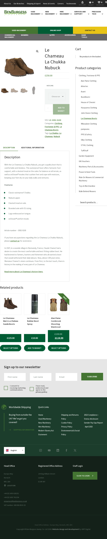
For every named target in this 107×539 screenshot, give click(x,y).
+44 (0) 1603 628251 (11, 493)
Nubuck (57, 136)
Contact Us (90, 30)
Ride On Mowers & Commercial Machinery (91, 179)
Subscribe (92, 376)
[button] (37, 51)
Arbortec (84, 86)
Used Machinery (35, 13)
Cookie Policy (66, 422)
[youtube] (49, 450)
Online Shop (55, 30)
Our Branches (19, 3)
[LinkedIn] (57, 450)
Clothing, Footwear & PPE (89, 75)
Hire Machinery (64, 13)
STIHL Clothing (87, 145)
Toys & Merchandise (87, 186)
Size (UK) (50, 86)
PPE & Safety (86, 134)
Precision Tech (96, 13)
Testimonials (71, 3)
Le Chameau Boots (89, 118)
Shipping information (23, 430)
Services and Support (80, 13)
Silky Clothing (86, 140)
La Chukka (53, 133)
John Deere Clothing (89, 113)
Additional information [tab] (32, 147)
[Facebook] (66, 450)
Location (11, 485)
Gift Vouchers (84, 161)
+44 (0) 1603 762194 (11, 497)
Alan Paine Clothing (88, 81)
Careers (60, 3)
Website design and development (65, 529)
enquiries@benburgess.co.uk (15, 501)
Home (40, 415)
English (14, 450)
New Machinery (50, 13)
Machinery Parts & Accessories (91, 166)
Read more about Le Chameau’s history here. (23, 271)
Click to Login (83, 476)
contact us (14, 241)
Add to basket (61, 109)
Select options (10, 348)
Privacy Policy (66, 426)
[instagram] (40, 450)
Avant (83, 91)
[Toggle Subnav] (41, 14)
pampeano (85, 129)
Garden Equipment (86, 156)
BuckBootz (85, 97)
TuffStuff (84, 150)
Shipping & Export (34, 3)
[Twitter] (75, 450)
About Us (7, 3)
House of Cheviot (88, 102)
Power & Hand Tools (87, 172)
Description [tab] (9, 147)
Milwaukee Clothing (89, 123)
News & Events (49, 3)
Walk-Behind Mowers (87, 191)
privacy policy (41, 392)
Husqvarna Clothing (89, 107)
